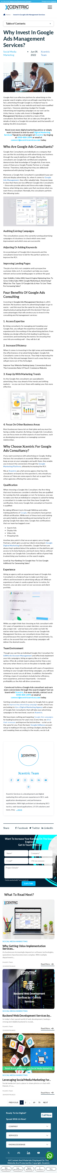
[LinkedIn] (32, 780)
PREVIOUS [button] (13, 1102)
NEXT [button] (45, 1102)
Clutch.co (47, 1)
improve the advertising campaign (23, 704)
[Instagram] (25, 780)
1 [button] (21, 1102)
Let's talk (28, 883)
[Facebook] (11, 780)
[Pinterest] (28, 787)
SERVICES (13, 1135)
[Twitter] (18, 780)
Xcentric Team (45, 53)
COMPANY (13, 1126)
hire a (28, 707)
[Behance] (38, 780)
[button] (50, 7)
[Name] (49, 1156)
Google (24, 513)
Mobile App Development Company (14, 1)
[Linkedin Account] (28, 1152)
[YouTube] (45, 780)
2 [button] (25, 1102)
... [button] (29, 1102)
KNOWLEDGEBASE (17, 1144)
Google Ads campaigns (43, 717)
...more (19, 810)
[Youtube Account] (38, 1152)
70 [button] (39, 1102)
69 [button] (34, 1102)
